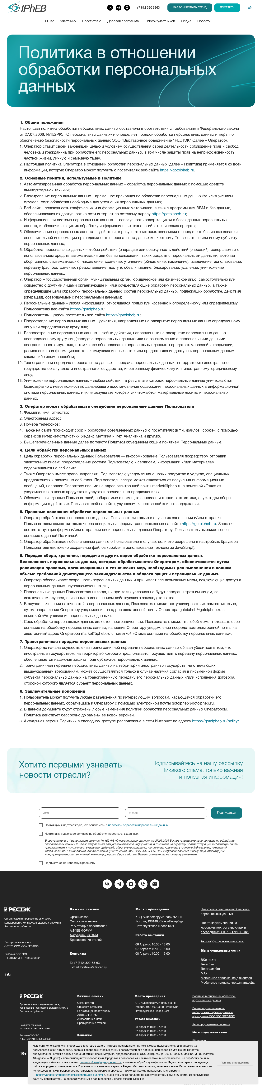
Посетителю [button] (91, 21)
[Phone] (142, 884)
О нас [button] (49, 21)
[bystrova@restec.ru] (154, 884)
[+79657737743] (119, 884)
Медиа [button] (186, 21)
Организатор (79, 917)
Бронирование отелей (86, 940)
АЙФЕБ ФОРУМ (81, 931)
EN (250, 7)
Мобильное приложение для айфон (226, 978)
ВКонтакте (208, 960)
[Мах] (131, 884)
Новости (204, 21)
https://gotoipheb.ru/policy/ (215, 721)
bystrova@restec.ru (93, 967)
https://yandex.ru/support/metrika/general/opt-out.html (69, 1075)
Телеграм (207, 964)
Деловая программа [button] (123, 21)
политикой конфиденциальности (100, 1062)
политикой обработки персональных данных (138, 825)
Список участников (84, 921)
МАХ (204, 973)
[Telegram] (118, 8)
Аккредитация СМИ (84, 935)
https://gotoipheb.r (86, 309)
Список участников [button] (160, 21)
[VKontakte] (107, 884)
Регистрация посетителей (88, 926)
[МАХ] (127, 8)
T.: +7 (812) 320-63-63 (85, 963)
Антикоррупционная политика (222, 941)
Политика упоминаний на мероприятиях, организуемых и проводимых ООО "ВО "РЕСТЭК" (225, 928)
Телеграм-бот (210, 969)
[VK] (110, 8)
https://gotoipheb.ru (177, 170)
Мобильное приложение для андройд (228, 983)
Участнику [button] (68, 21)
